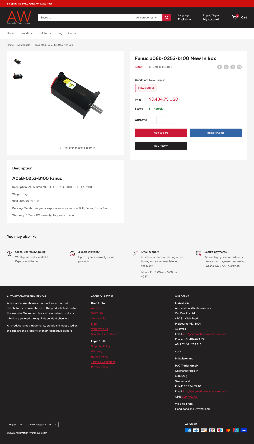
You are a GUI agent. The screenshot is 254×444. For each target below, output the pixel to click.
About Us (96, 308)
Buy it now (161, 146)
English (12, 424)
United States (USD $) (39, 424)
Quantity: (141, 119)
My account (211, 19)
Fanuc (139, 67)
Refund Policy (99, 356)
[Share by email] (239, 66)
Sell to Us (45, 33)
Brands (25, 33)
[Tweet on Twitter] (232, 66)
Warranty (96, 351)
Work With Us (99, 328)
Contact (73, 33)
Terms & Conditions (103, 361)
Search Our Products (104, 334)
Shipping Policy (101, 346)
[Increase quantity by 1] (171, 119)
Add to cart (161, 132)
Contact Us (98, 318)
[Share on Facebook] (219, 66)
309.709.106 (189, 396)
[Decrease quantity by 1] (152, 119)
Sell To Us (97, 313)
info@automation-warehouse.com (204, 334)
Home (11, 33)
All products (23, 44)
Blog (59, 33)
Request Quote (215, 132)
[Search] (166, 17)
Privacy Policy (100, 367)
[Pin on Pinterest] (226, 66)
